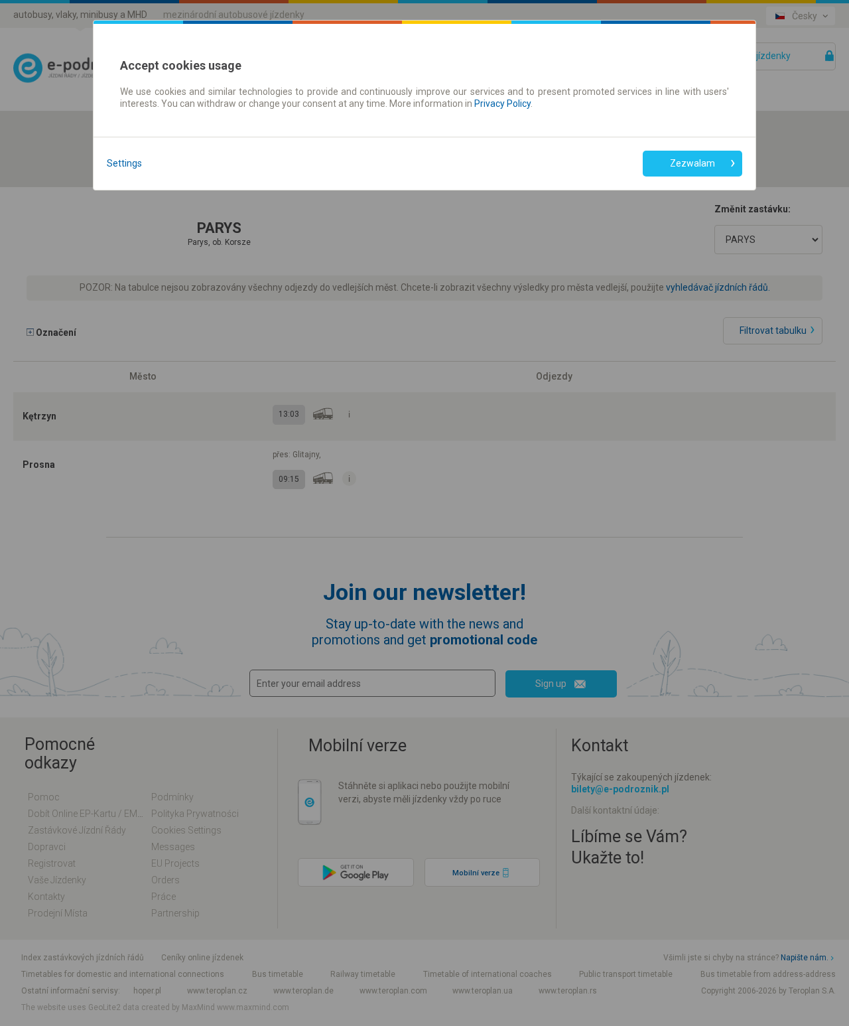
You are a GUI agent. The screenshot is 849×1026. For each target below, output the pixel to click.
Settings (124, 163)
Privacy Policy (502, 103)
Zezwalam (692, 163)
